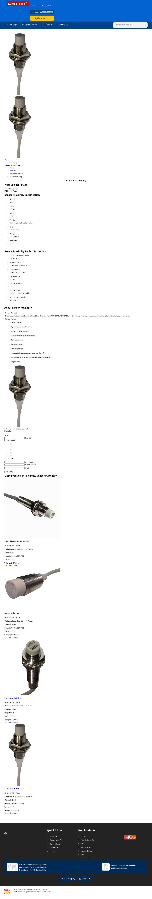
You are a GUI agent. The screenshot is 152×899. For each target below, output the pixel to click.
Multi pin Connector (87, 840)
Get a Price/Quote (11, 189)
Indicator (84, 836)
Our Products (48, 24)
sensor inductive (11, 613)
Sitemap (53, 851)
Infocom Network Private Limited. (41, 892)
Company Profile (29, 24)
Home (12, 168)
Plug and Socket (86, 851)
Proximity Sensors (16, 174)
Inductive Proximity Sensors (16, 541)
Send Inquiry (43, 18)
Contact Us (63, 24)
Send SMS (86, 878)
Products (13, 171)
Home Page (12, 24)
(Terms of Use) (43, 889)
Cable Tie (84, 844)
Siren (82, 855)
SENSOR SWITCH (11, 788)
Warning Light (85, 847)
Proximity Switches (12, 698)
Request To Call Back (12, 165)
